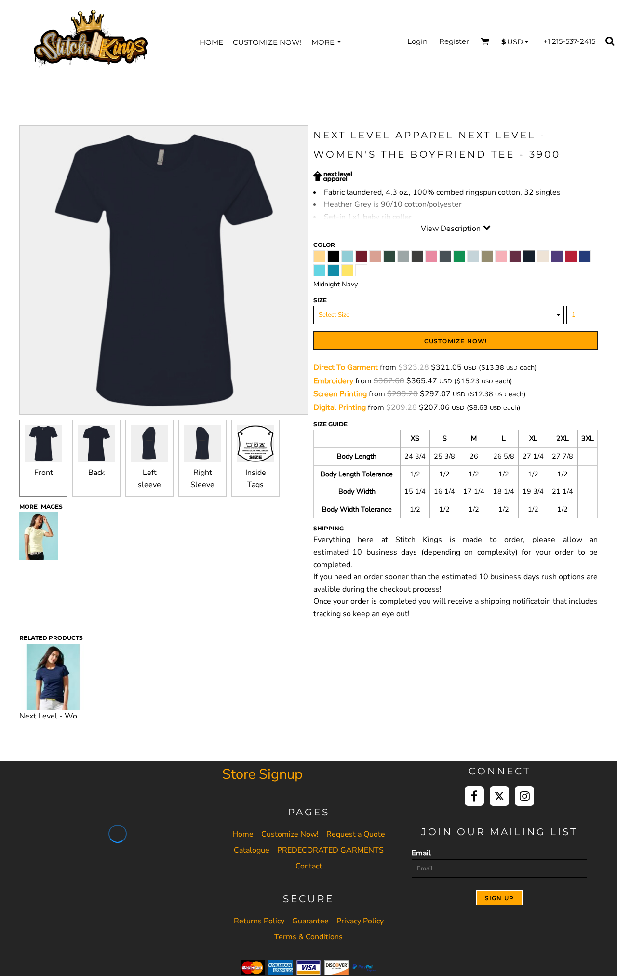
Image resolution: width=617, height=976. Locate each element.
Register (454, 41)
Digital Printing (339, 407)
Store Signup (262, 774)
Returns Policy (259, 921)
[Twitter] (499, 796)
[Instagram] (524, 796)
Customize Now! (290, 834)
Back (96, 472)
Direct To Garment (345, 367)
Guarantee (310, 921)
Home (243, 834)
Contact (308, 866)
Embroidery (333, 381)
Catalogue (251, 850)
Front (43, 472)
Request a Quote (355, 834)
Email (421, 853)
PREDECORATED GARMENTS (330, 850)
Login (417, 41)
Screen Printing (340, 394)
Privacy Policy (360, 921)
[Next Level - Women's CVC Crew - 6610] (53, 677)
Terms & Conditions (308, 937)
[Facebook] (474, 796)
